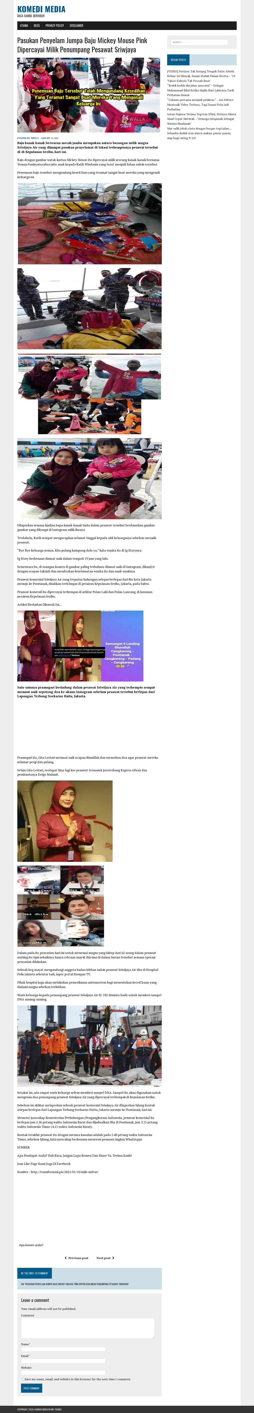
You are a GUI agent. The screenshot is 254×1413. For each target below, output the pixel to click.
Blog (37, 25)
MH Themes (56, 1409)
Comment (27, 1315)
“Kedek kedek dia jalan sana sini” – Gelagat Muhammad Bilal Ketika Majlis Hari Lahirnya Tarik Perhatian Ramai (200, 90)
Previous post (78, 1258)
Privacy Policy (55, 25)
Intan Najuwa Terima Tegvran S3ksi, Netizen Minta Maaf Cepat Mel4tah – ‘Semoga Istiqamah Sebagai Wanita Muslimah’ (201, 119)
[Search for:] (199, 42)
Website (26, 1368)
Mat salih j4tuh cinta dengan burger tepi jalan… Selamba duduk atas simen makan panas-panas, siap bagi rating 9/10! (199, 133)
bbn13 (34, 138)
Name (25, 1344)
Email (25, 1356)
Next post (103, 1258)
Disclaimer (76, 25)
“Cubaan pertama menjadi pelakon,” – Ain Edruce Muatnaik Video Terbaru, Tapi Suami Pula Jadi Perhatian (200, 104)
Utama (24, 25)
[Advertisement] (89, 728)
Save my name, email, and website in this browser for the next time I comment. (78, 1379)
